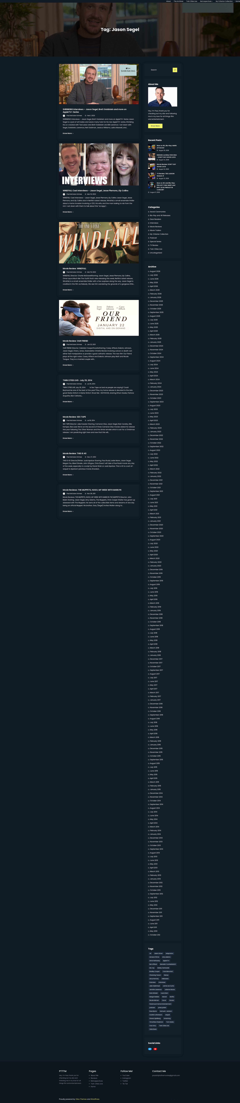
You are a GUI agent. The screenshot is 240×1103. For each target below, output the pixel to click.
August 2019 (155, 584)
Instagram (126, 1078)
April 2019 (153, 599)
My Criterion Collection (159, 234)
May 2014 (154, 819)
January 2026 (155, 297)
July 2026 (154, 275)
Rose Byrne (153, 1011)
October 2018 (155, 622)
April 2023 (154, 420)
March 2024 (155, 379)
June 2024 (154, 368)
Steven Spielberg (155, 1018)
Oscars (171, 1000)
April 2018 (153, 644)
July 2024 (154, 364)
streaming (167, 1018)
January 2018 (155, 655)
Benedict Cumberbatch (168, 964)
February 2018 (155, 651)
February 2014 (155, 830)
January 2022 (155, 476)
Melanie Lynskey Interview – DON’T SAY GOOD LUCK (167, 156)
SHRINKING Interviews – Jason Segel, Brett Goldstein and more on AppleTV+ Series (94, 110)
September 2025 (156, 312)
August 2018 (155, 629)
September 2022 (156, 446)
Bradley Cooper (155, 971)
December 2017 (156, 659)
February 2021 (155, 517)
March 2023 (155, 424)
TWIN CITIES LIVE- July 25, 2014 (77, 380)
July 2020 (154, 543)
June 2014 (154, 815)
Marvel (164, 997)
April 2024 (154, 376)
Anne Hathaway (155, 961)
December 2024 (156, 346)
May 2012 (153, 905)
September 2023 (157, 402)
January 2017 (155, 700)
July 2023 (154, 409)
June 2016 (154, 726)
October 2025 (155, 309)
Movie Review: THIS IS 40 (74, 453)
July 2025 (154, 320)
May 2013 (153, 864)
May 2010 (153, 931)
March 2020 (155, 558)
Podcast (153, 238)
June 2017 (154, 681)
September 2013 (156, 849)
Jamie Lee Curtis (168, 986)
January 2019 (155, 610)
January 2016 (155, 745)
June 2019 (154, 592)
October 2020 (155, 532)
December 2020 (156, 525)
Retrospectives (97, 1081)
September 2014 (156, 804)
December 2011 (156, 909)
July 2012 (153, 897)
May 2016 (153, 730)
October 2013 (155, 845)
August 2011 (154, 920)
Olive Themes (81, 1099)
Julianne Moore (170, 989)
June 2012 (154, 901)
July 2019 (153, 588)
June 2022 (154, 458)
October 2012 (155, 890)
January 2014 (155, 834)
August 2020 (155, 540)
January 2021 (155, 521)
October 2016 (155, 711)
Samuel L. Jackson (166, 1011)
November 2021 (156, 484)
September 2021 (156, 491)
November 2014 (156, 797)
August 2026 (155, 271)
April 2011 (153, 927)
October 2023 (155, 398)
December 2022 (156, 435)
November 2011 (156, 912)
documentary (154, 979)
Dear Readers (155, 219)
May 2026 (154, 282)
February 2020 (156, 562)
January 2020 (155, 566)
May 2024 (154, 372)
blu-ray (152, 968)
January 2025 (155, 342)
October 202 (155, 935)
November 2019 (156, 573)
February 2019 (155, 607)
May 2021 (153, 506)
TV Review (154, 245)
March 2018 (154, 648)
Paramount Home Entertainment (160, 1004)
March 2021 (154, 514)
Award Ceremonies (158, 212)
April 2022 (154, 465)
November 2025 (156, 305)
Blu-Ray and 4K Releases (160, 215)
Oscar (164, 1000)
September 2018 (156, 625)
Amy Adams (166, 957)
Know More (67, 133)
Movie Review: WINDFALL (74, 268)
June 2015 (154, 771)
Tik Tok (125, 1084)
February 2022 (155, 473)
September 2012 (156, 894)
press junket (162, 1007)
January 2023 (155, 431)
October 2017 (155, 666)
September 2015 (156, 759)
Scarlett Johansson (156, 1015)
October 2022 (155, 443)
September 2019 (156, 581)
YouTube (125, 1075)
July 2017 (153, 678)
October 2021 (155, 487)
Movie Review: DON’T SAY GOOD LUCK (166, 165)
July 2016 (153, 722)
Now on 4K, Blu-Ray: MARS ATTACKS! (167, 146)
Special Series (155, 241)
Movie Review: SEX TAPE (74, 416)
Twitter (125, 1081)
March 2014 (154, 827)
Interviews (154, 223)
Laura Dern (164, 993)
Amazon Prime (154, 957)
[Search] (175, 70)
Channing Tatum (155, 975)
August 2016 (155, 719)
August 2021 (155, 495)
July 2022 (154, 454)
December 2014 (156, 793)
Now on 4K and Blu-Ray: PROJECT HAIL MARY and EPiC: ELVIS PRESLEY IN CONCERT (166, 186)
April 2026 (154, 286)
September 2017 (156, 670)
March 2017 (154, 692)
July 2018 (153, 633)
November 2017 (156, 663)
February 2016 (155, 741)
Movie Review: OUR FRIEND (75, 341)
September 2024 (157, 357)
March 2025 (154, 335)
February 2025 (155, 338)
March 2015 (154, 782)
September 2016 (156, 715)
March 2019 (154, 603)
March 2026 (155, 290)
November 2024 (156, 350)
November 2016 (156, 707)
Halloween (165, 979)
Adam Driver (158, 953)
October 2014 (155, 801)
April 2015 (153, 778)
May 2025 (154, 327)
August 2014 (155, 808)
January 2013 (155, 879)
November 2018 (156, 618)
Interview (152, 982)
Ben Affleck (153, 964)
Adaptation (169, 953)
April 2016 (153, 733)
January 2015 (155, 789)
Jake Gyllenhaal (155, 986)
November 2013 (156, 842)
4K (150, 953)
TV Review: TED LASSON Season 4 (165, 175)
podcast (152, 1007)
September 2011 (156, 916)
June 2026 (154, 279)
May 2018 (153, 640)
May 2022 (154, 461)
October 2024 (155, 353)
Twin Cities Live (156, 249)
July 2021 (153, 499)
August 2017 (155, 674)
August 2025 (155, 316)
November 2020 (156, 528)
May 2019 (153, 595)
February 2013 (155, 875)
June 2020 (154, 547)
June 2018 (154, 637)
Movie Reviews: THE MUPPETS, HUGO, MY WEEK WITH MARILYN (92, 490)
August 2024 (155, 361)
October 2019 (155, 577)
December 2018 (156, 614)
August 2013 (155, 853)
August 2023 (155, 405)
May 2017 (153, 685)
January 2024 (155, 387)
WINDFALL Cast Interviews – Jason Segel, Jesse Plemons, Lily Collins (95, 190)
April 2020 (154, 555)
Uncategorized (156, 253)
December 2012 (156, 883)
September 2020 (157, 536)
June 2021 (154, 502)
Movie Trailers (155, 230)
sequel (167, 1015)
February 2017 (155, 696)
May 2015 (153, 774)
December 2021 (156, 480)
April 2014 (154, 823)
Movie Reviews (156, 227)
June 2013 (154, 860)
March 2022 (154, 469)
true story (153, 1026)
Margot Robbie (154, 997)
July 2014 (153, 812)
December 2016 (156, 704)
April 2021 (153, 510)
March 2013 (154, 871)
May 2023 (154, 417)
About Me (94, 1075)
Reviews (94, 1078)
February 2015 (155, 786)
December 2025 (156, 301)
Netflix (172, 997)
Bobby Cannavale (163, 968)
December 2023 (156, 391)
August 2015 (155, 763)
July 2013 (153, 856)
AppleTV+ (166, 961)
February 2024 (156, 383)
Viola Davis (153, 1029)
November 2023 (156, 394)
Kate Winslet (154, 993)
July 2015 (153, 767)
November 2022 (156, 439)
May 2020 (154, 551)
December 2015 (156, 748)
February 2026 (156, 294)
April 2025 (154, 331)
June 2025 (154, 323)
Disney (166, 975)
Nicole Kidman (154, 1000)
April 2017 (153, 689)
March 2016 (154, 737)
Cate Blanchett (168, 971)
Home (93, 1086)
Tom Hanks (170, 1022)
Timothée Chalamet (156, 1022)
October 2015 (155, 756)
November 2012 (156, 886)
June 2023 (154, 413)
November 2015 (156, 752)
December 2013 (156, 838)
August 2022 (155, 450)
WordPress (95, 1099)
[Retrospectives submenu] (212, 1)
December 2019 (156, 569)
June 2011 (153, 923)
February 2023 (156, 428)
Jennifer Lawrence (156, 989)
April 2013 (153, 868)
